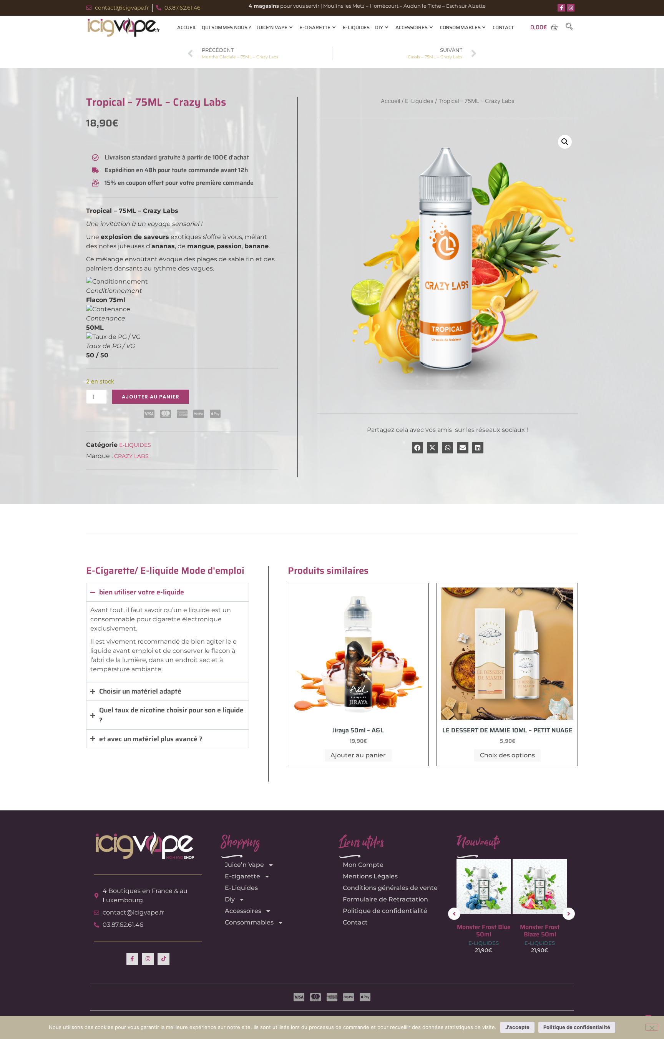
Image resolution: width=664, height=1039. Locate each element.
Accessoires (411, 27)
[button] (569, 27)
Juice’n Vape (272, 27)
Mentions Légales (370, 876)
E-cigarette (314, 27)
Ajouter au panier (150, 396)
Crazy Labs (131, 456)
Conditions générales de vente (390, 887)
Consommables (460, 27)
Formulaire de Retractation (385, 899)
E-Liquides (356, 27)
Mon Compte (363, 864)
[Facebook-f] (561, 8)
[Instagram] (571, 8)
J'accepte (517, 1027)
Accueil (186, 27)
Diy (379, 27)
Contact (503, 27)
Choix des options (507, 755)
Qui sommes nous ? (226, 27)
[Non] (651, 1027)
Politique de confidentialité (385, 911)
